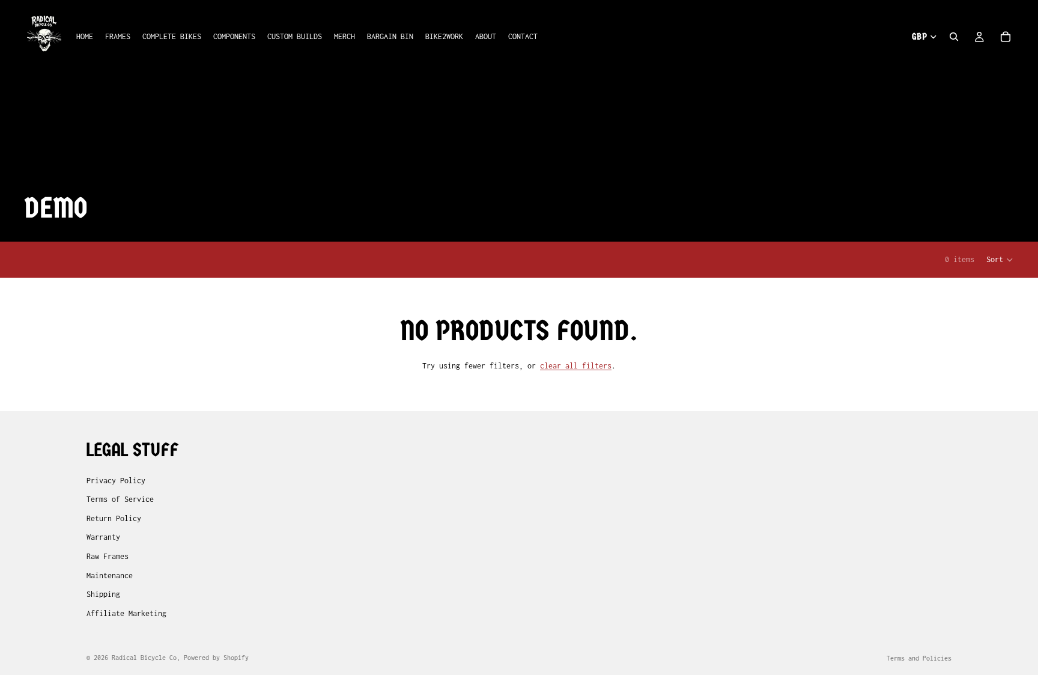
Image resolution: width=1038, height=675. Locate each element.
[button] (1000, 259)
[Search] (954, 36)
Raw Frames (107, 556)
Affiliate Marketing (126, 613)
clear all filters (576, 365)
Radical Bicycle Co (144, 657)
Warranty (103, 537)
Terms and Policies (919, 658)
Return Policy (113, 518)
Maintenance (109, 574)
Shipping (103, 594)
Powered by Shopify (216, 657)
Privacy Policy (115, 479)
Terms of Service (120, 499)
